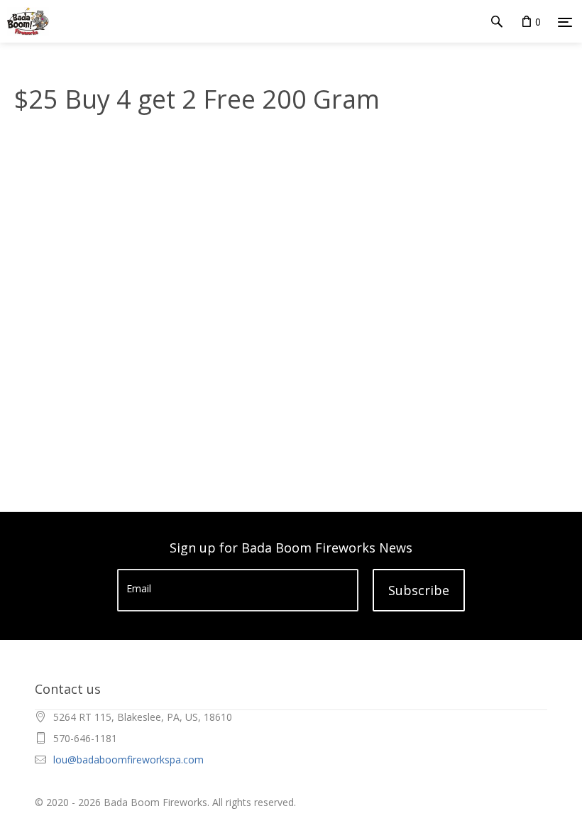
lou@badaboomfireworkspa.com (128, 759)
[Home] (24, 21)
